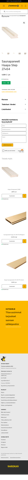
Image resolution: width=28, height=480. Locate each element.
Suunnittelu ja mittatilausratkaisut (9, 400)
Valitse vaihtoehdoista (24, 196)
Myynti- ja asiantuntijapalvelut (8, 395)
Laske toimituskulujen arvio (9, 91)
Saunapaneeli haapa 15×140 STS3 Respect (14, 234)
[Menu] (4, 5)
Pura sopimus (4, 422)
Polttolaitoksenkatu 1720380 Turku (6, 374)
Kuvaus (5, 99)
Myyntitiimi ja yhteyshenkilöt (7, 385)
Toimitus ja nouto (5, 414)
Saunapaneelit (13, 15)
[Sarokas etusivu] (14, 358)
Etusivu (4, 15)
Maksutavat (3, 417)
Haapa (17, 15)
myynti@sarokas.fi (5, 380)
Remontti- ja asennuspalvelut (8, 397)
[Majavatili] (25, 5)
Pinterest (3, 444)
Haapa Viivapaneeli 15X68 (14, 189)
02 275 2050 (3, 378)
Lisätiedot (6, 109)
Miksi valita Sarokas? (5, 412)
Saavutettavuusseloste (6, 427)
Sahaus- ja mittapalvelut (6, 405)
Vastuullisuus (4, 430)
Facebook (3, 439)
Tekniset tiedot (9, 104)
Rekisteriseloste (5, 425)
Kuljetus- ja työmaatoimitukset (8, 402)
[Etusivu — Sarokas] (13, 6)
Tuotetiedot (12, 196)
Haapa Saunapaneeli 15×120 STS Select (14, 280)
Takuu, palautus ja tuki (6, 420)
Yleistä (2, 392)
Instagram (3, 442)
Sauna (8, 15)
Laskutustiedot (4, 432)
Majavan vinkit (4, 447)
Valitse (4, 82)
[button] (21, 5)
